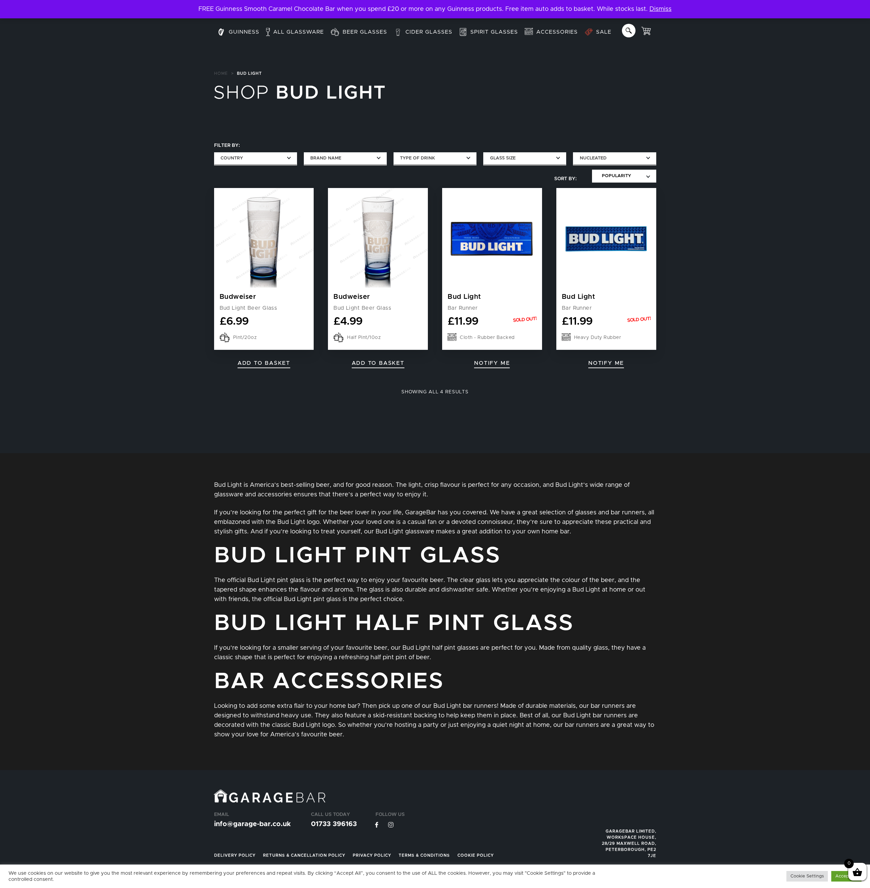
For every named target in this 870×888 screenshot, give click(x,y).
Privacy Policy (372, 855)
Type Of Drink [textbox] (417, 158)
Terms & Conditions (424, 855)
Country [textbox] (232, 158)
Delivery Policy (235, 855)
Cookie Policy (475, 855)
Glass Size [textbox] (503, 158)
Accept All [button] (846, 876)
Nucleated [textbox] (593, 158)
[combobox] (255, 159)
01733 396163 (334, 824)
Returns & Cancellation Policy (304, 855)
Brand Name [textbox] (325, 158)
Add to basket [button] (264, 363)
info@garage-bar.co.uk (252, 824)
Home (221, 73)
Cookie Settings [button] (807, 876)
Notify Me (492, 363)
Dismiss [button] (660, 9)
